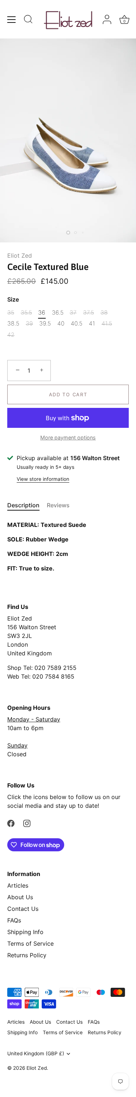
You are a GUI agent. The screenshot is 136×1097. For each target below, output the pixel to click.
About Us (20, 897)
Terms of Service (30, 943)
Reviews (58, 505)
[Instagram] (26, 823)
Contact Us (22, 908)
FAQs (14, 920)
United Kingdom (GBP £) (35, 1053)
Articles (17, 885)
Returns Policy (26, 955)
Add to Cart (68, 394)
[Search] (28, 20)
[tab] (27, 505)
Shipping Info (25, 932)
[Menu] (12, 20)
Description (23, 505)
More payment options (68, 437)
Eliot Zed (19, 255)
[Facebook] (11, 823)
